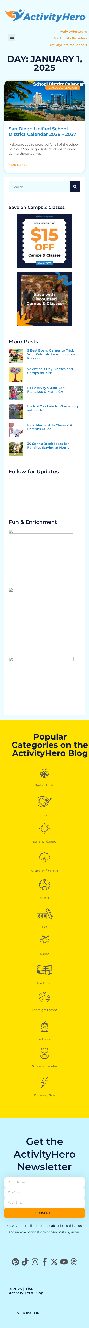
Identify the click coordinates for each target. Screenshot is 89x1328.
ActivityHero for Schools (68, 45)
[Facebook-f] (44, 1262)
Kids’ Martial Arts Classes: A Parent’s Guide (49, 427)
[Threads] (74, 1262)
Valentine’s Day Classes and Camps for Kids (50, 371)
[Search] (75, 186)
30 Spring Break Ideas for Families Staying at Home (48, 446)
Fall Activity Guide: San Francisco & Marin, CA (46, 390)
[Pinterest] (15, 1262)
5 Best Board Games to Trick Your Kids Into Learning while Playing (51, 354)
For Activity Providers (70, 38)
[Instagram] (35, 1262)
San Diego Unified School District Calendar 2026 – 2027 (42, 131)
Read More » (18, 164)
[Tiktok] (25, 1262)
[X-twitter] (54, 1262)
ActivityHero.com (73, 31)
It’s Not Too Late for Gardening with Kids (52, 408)
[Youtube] (64, 1262)
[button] (11, 37)
